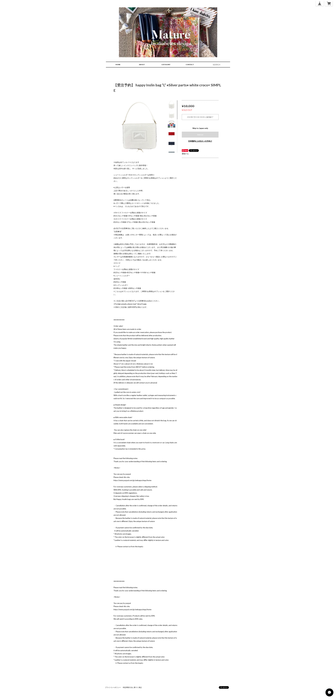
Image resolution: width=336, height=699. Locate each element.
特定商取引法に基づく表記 (132, 687)
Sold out (200, 134)
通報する (185, 154)
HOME (118, 64)
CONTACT (190, 64)
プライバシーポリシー (113, 687)
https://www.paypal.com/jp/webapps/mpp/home (132, 480)
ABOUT (142, 64)
